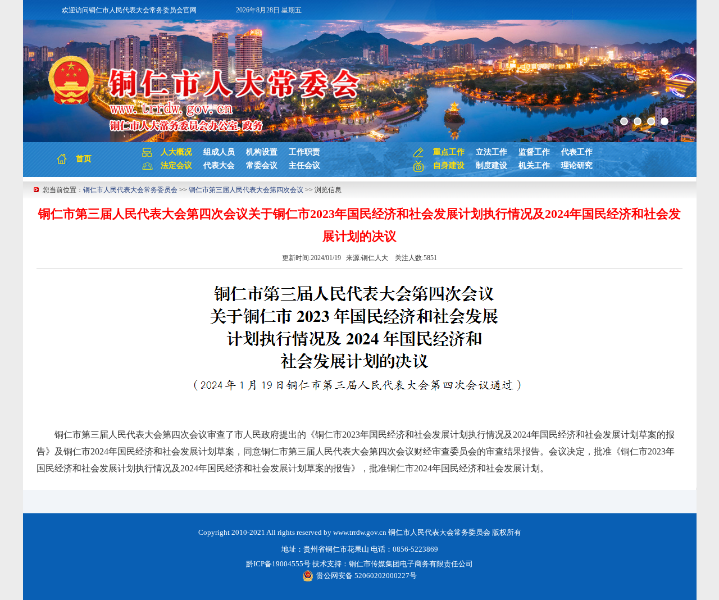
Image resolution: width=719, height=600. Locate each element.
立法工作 (491, 152)
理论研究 (577, 165)
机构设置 (261, 152)
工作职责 (304, 152)
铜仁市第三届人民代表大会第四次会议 (246, 190)
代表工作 (577, 152)
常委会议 (261, 165)
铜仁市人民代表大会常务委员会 (130, 190)
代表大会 (219, 165)
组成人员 (219, 152)
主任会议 (304, 165)
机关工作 (534, 165)
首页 (84, 158)
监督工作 (534, 152)
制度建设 (491, 165)
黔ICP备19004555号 (278, 564)
